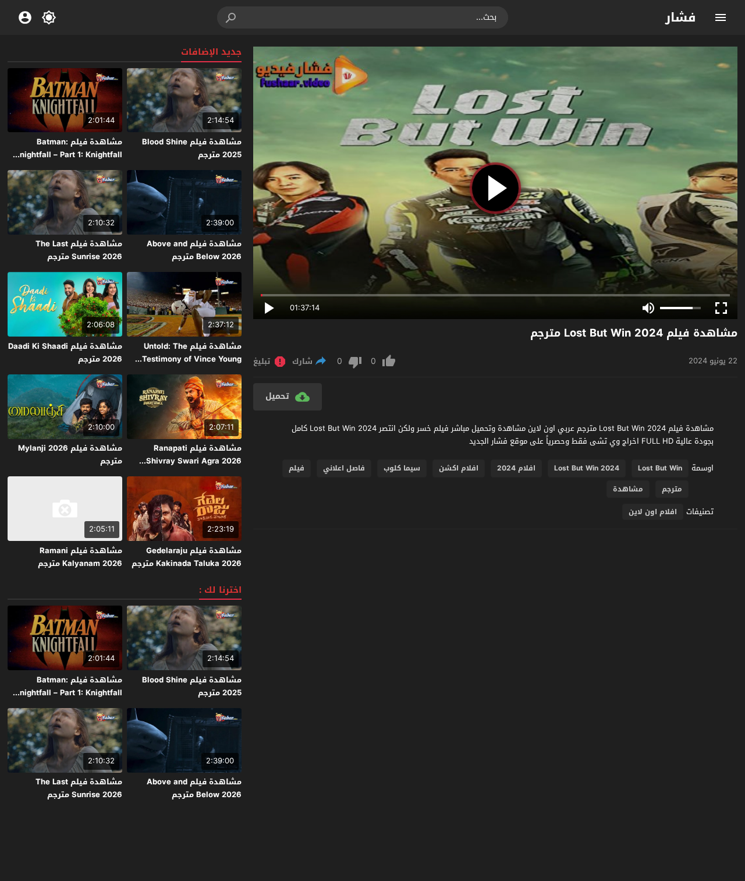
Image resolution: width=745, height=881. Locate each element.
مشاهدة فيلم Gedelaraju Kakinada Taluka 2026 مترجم (187, 557)
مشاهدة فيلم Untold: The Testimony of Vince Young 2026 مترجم (192, 359)
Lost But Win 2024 (586, 468)
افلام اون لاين (653, 511)
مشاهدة (628, 489)
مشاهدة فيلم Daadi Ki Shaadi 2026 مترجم (65, 352)
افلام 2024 (516, 468)
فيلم (296, 468)
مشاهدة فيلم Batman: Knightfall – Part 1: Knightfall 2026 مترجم (68, 155)
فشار (680, 17)
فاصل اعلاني (344, 468)
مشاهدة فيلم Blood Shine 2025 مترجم (192, 148)
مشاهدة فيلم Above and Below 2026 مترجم (194, 250)
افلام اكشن (458, 468)
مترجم (672, 489)
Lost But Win (660, 468)
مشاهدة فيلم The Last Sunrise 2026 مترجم (79, 250)
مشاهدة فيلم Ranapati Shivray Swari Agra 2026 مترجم (194, 461)
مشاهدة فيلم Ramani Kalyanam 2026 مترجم (80, 557)
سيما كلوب (402, 468)
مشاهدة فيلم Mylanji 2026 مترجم (70, 454)
